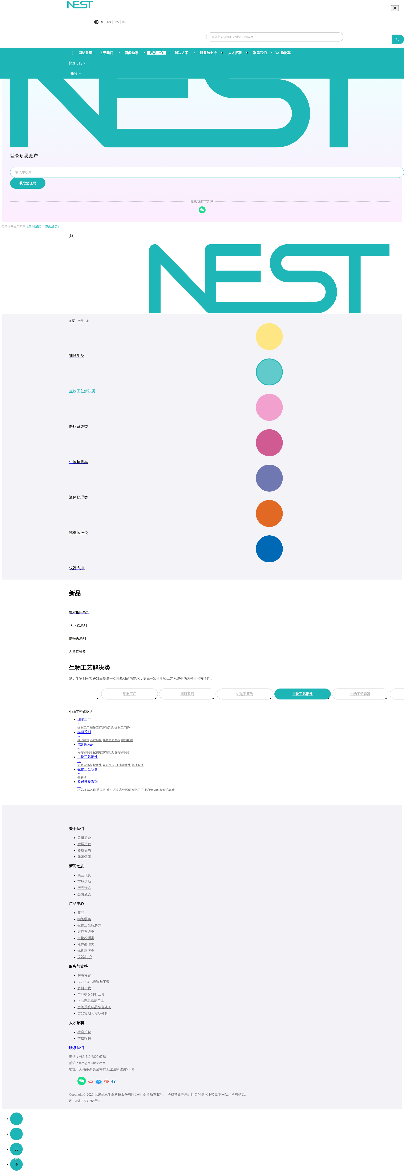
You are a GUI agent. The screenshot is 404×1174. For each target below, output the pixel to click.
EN (109, 22)
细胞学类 (84, 919)
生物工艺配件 (302, 694)
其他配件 (138, 765)
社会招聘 (84, 1032)
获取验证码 (27, 183)
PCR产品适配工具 (90, 1001)
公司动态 (84, 894)
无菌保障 (84, 856)
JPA (116, 22)
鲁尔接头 (108, 765)
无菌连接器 (84, 765)
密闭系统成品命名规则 (94, 1007)
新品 (80, 913)
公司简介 (84, 838)
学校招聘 (84, 1038)
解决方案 (84, 975)
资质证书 (84, 850)
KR (124, 22)
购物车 (285, 53)
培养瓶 (101, 790)
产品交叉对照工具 (90, 994)
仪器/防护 (84, 957)
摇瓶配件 (127, 740)
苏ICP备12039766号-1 (85, 1101)
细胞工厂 (129, 694)
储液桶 (81, 777)
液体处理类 (85, 944)
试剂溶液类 (85, 950)
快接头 (97, 765)
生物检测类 (85, 938)
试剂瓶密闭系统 (103, 752)
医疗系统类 (85, 931)
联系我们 (76, 1048)
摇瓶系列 (187, 694)
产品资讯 (84, 888)
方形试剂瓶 (84, 752)
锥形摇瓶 (83, 740)
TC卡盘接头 (123, 765)
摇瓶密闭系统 (111, 740)
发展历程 (84, 844)
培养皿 (91, 790)
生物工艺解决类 (89, 925)
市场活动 (84, 881)
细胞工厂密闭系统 (102, 727)
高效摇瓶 (96, 740)
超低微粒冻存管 (164, 790)
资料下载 (84, 988)
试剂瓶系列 (245, 694)
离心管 (148, 790)
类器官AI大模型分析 (92, 1013)
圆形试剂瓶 (121, 752)
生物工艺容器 (360, 694)
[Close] (395, 8)
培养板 (81, 790)
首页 (72, 320)
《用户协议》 (34, 226)
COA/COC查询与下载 (93, 982)
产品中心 (83, 320)
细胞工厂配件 (123, 727)
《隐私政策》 (52, 226)
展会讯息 (84, 875)
